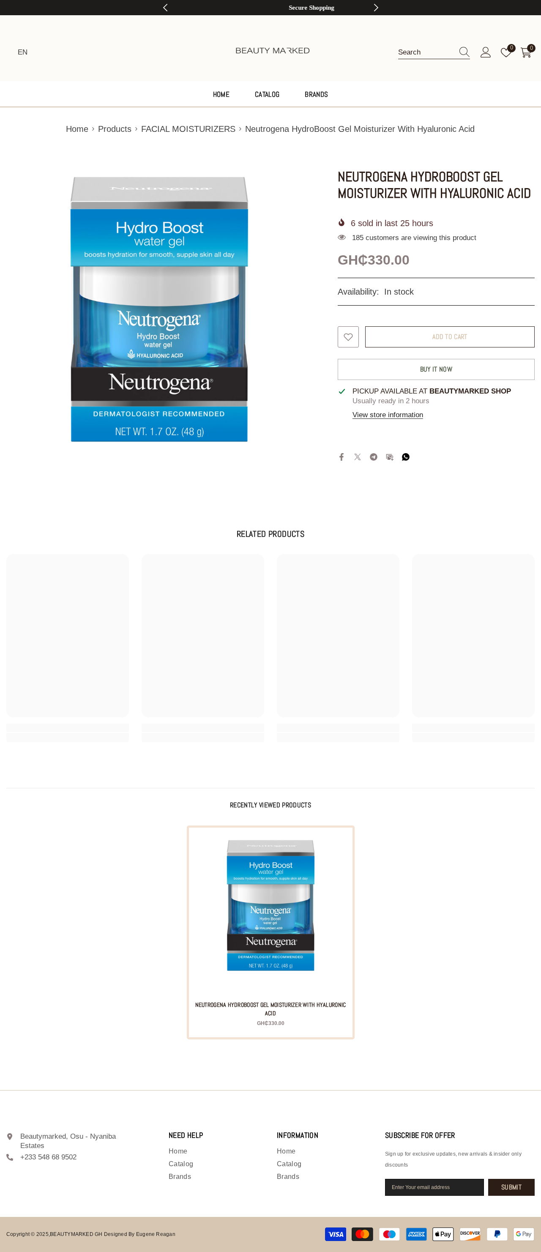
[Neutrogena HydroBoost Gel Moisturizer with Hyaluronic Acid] (270, 909)
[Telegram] (373, 457)
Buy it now (436, 369)
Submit (511, 1187)
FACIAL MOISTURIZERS (188, 129)
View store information (387, 415)
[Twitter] (357, 457)
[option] (270, 7)
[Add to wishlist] (348, 336)
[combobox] (426, 52)
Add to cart (449, 336)
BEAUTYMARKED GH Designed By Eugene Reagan (112, 1234)
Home (77, 129)
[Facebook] (341, 457)
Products (114, 129)
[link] (67, 728)
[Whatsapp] (406, 457)
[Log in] (486, 52)
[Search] (434, 52)
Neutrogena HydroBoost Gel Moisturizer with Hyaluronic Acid (270, 1009)
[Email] (389, 457)
